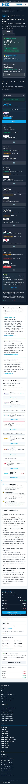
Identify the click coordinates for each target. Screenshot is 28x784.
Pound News (4, 756)
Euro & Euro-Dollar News (7, 763)
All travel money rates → (8, 649)
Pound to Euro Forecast (7, 710)
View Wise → (14, 287)
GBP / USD (12, 11)
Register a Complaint (6, 701)
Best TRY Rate (17, 641)
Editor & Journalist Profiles (7, 699)
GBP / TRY (19, 11)
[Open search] (23, 4)
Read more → (17, 505)
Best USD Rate (5, 641)
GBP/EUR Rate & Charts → (14, 612)
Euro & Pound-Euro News (7, 758)
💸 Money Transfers (8, 35)
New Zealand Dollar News (7, 767)
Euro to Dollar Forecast (7, 714)
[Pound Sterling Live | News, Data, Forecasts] (5, 4)
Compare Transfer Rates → (14, 662)
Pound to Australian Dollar (7, 737)
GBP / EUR (5, 11)
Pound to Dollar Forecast (7, 712)
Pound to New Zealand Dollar (8, 739)
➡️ (14, 142)
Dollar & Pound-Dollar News (8, 760)
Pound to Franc (5, 745)
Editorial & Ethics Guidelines (8, 695)
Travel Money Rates (8, 8)
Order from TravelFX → (9, 335)
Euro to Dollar (4, 735)
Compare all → (5, 633)
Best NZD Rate (17, 646)
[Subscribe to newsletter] (26, 1)
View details (13, 398)
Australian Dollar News (7, 765)
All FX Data (4, 727)
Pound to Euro (4, 729)
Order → (14, 121)
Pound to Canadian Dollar (7, 741)
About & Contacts (16, 1)
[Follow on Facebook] (24, 1)
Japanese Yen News (6, 771)
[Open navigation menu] (26, 4)
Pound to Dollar (5, 733)
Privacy (2, 782)
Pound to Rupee (5, 747)
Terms (6, 782)
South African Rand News (7, 775)
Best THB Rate (5, 646)
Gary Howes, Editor (6, 697)
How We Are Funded (6, 693)
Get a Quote (18, 4)
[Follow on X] (22, 1)
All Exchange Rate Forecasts (8, 708)
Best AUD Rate (18, 643)
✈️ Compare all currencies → (11, 99)
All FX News (4, 754)
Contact (3, 688)
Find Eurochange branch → (11, 354)
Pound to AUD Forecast (7, 716)
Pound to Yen (4, 743)
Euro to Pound (4, 731)
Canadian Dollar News (6, 769)
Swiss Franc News (5, 773)
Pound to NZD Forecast (7, 718)
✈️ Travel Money (7, 31)
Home (2, 8)
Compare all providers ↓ (11, 50)
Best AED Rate (5, 643)
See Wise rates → (8, 373)
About (2, 691)
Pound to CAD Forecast (7, 720)
